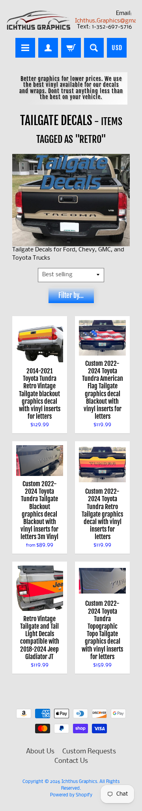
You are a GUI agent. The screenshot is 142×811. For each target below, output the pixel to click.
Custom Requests (89, 751)
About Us (40, 751)
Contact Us (71, 761)
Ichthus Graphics (79, 781)
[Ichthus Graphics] (38, 20)
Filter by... (71, 295)
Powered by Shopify (71, 795)
